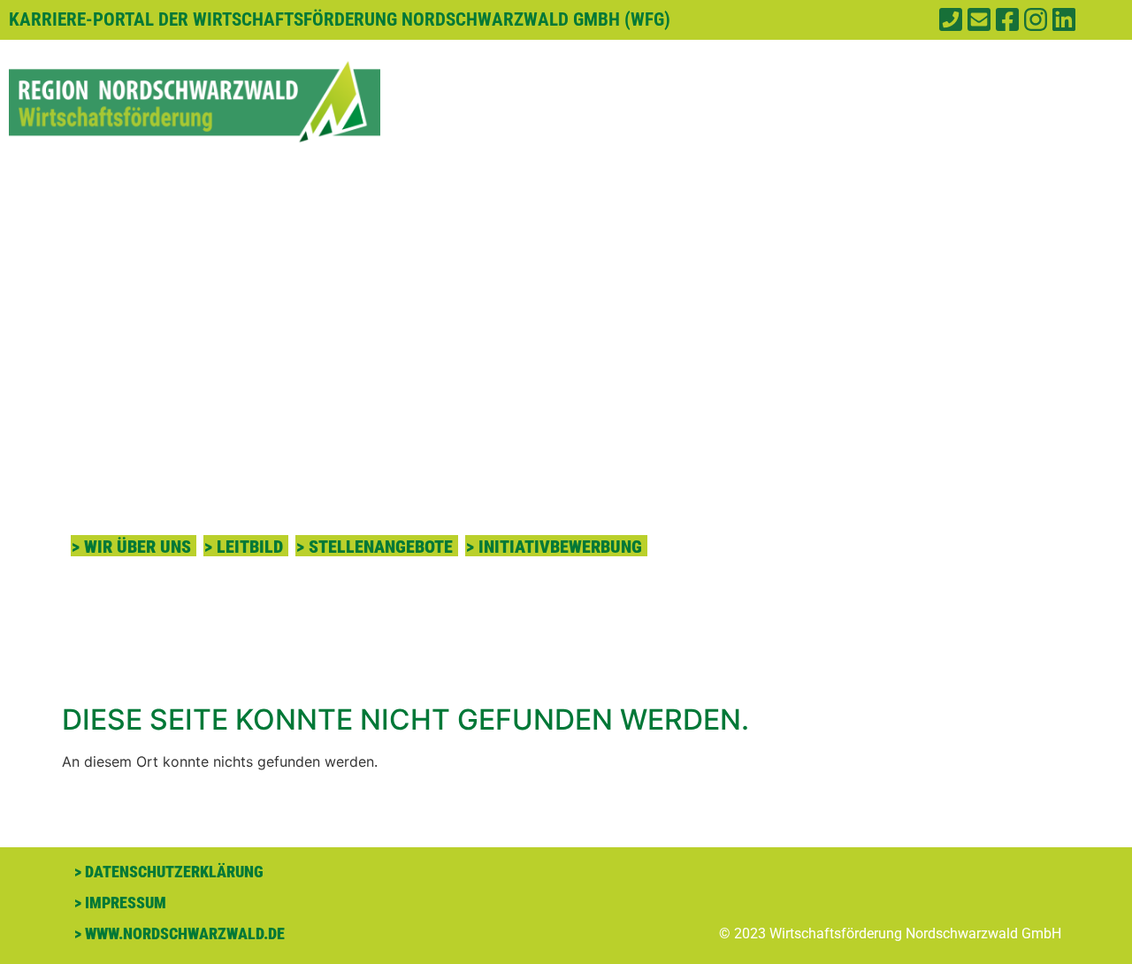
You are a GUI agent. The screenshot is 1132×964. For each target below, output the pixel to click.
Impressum (125, 902)
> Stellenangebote (374, 546)
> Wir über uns (131, 546)
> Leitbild (243, 546)
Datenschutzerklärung (174, 871)
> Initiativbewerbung (554, 546)
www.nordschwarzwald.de (185, 933)
